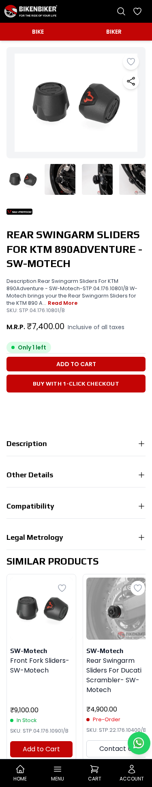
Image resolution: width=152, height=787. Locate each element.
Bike (38, 32)
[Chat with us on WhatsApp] (139, 743)
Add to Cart (76, 364)
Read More (62, 303)
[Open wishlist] (137, 11)
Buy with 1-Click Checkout (76, 383)
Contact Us (117, 748)
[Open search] (121, 11)
